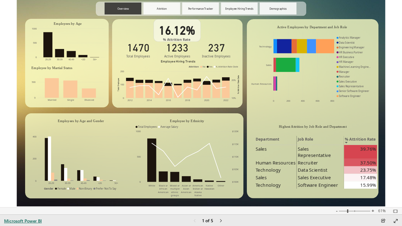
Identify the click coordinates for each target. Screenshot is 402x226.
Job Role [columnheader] (305, 139)
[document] (312, 128)
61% (382, 210)
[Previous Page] (195, 221)
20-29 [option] (48, 59)
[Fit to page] (393, 211)
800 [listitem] (332, 100)
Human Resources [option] (261, 83)
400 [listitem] (303, 100)
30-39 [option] (60, 59)
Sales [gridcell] (261, 149)
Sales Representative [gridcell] (314, 152)
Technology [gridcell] (268, 170)
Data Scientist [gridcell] (313, 170)
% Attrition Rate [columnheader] (360, 139)
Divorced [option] (89, 99)
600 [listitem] (317, 100)
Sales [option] (269, 65)
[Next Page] (221, 221)
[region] (201, 103)
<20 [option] (83, 59)
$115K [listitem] (235, 144)
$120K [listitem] (235, 131)
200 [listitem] (122, 71)
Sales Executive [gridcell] (314, 177)
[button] (123, 9)
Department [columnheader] (268, 139)
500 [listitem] (35, 42)
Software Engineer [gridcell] (318, 185)
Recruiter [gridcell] (308, 162)
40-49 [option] (71, 59)
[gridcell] (360, 152)
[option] (47, 44)
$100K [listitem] (235, 181)
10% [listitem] (234, 98)
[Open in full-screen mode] (395, 221)
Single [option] (71, 99)
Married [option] (52, 99)
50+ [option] (95, 59)
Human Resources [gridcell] (276, 162)
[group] (200, 9)
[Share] (383, 221)
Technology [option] (265, 46)
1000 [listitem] (34, 28)
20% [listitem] (234, 80)
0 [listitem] (36, 57)
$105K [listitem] (235, 169)
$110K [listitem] (235, 156)
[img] (312, 108)
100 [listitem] (122, 84)
